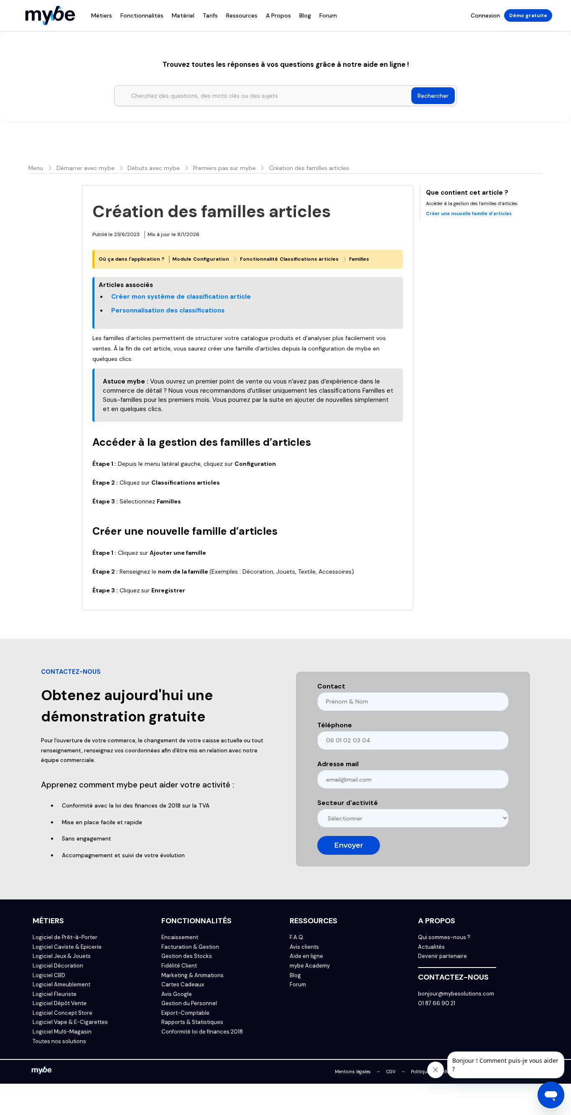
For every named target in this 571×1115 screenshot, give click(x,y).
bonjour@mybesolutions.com (456, 994)
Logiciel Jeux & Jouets (62, 956)
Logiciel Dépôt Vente (60, 1003)
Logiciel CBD (49, 975)
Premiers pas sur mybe (224, 168)
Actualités (431, 947)
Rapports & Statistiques (192, 1022)
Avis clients (304, 947)
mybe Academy (310, 966)
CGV (390, 1071)
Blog (305, 15)
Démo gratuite (528, 15)
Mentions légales (353, 1071)
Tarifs (210, 15)
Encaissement (179, 937)
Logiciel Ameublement (61, 984)
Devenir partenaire (442, 956)
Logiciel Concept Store (62, 1013)
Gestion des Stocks (186, 956)
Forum (328, 15)
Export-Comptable (185, 1013)
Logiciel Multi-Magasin (62, 1032)
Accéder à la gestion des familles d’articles (471, 203)
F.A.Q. (297, 937)
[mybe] (41, 1071)
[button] (101, 15)
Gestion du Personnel (189, 1003)
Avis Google (176, 994)
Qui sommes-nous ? (444, 937)
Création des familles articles (309, 168)
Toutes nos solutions (59, 1041)
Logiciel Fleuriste (54, 994)
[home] (50, 15)
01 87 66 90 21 (436, 1003)
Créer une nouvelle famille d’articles (469, 213)
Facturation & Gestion (190, 947)
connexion (485, 15)
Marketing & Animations (192, 975)
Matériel (183, 15)
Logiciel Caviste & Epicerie (67, 947)
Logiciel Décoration (58, 966)
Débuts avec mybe (153, 168)
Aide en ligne (306, 956)
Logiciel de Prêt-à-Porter (65, 937)
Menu (35, 168)
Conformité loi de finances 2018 (202, 1032)
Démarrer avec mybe (85, 168)
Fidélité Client (179, 966)
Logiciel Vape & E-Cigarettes (70, 1022)
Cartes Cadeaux (182, 984)
